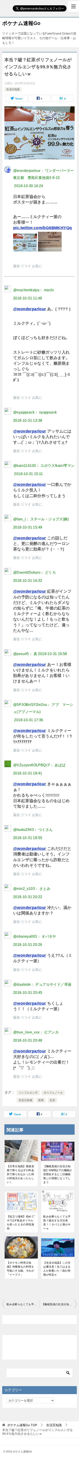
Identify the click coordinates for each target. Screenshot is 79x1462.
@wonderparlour (29, 309)
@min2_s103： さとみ (31, 889)
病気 (41, 1100)
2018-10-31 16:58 (52, 654)
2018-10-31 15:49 (27, 527)
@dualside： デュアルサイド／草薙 (42, 984)
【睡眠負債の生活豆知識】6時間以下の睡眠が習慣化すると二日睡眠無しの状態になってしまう (57, 1174)
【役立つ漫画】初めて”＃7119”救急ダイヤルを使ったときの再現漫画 (21, 1222)
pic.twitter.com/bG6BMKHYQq (42, 228)
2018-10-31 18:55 (27, 838)
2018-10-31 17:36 (28, 720)
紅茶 (52, 1100)
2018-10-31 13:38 (27, 420)
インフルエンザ (28, 1092)
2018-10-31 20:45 (27, 992)
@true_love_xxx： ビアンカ (36, 1032)
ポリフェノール (53, 1092)
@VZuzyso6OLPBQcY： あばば (39, 765)
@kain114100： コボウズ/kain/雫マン (43, 466)
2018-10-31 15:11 (28, 474)
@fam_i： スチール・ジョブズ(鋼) (41, 519)
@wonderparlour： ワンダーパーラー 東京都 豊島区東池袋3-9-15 (43, 174)
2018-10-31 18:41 (27, 773)
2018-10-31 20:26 (27, 945)
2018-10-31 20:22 (27, 897)
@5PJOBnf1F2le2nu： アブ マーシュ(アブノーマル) (43, 708)
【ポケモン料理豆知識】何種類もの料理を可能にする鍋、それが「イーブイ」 (20, 1268)
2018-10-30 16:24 (28, 186)
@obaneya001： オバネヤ (34, 936)
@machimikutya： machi (33, 290)
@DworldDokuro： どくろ (34, 572)
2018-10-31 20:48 (27, 1040)
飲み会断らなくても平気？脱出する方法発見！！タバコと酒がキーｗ (56, 1222)
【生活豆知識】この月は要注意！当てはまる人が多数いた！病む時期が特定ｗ (56, 1268)
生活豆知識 (13, 89)
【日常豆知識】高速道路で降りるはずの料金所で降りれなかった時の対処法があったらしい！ (20, 1174)
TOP (22, 1425)
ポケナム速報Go (21, 23)
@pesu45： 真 (25, 654)
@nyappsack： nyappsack (35, 412)
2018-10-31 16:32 (27, 581)
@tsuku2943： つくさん (33, 830)
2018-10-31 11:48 (27, 298)
